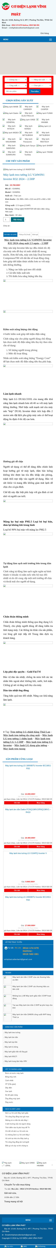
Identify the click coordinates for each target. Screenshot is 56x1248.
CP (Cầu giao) (10, 1084)
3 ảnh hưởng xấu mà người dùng (17, 1124)
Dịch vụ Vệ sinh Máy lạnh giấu (16, 1113)
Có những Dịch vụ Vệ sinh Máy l (17, 1135)
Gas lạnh (8, 1091)
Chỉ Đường (41, 1246)
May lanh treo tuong (14, 748)
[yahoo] (11, 965)
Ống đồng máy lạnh (12, 1099)
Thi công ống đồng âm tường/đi (17, 1142)
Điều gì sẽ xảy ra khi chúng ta (16, 1146)
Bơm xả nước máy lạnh (14, 1073)
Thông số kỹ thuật (24, 234)
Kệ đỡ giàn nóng (11, 1095)
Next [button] (52, 1165)
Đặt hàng (18, 219)
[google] (12, 1209)
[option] (28, 978)
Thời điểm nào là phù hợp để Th (17, 1127)
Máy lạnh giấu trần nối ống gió (16, 1052)
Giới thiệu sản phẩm (10, 234)
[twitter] (18, 1209)
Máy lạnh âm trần (11, 1037)
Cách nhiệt (9, 1080)
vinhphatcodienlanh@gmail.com (23, 1235)
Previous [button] (4, 1165)
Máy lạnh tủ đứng (11, 1047)
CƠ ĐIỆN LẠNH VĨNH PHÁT (31, 1238)
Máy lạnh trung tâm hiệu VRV (16, 1061)
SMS (25, 1246)
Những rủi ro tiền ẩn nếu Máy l (16, 1120)
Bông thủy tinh (10, 1077)
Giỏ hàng (45, 33)
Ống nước (9, 1102)
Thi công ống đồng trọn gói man (17, 1117)
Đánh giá (35, 234)
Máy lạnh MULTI (11, 1056)
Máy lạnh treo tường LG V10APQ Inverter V (28, 853)
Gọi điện (10, 1246)
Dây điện (8, 1088)
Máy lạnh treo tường (12, 1032)
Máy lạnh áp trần (11, 1042)
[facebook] (6, 965)
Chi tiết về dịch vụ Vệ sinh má (16, 1131)
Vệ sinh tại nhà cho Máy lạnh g (17, 1138)
